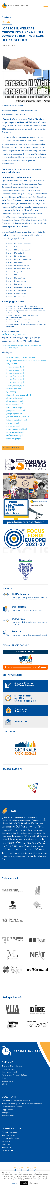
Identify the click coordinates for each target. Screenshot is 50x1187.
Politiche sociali (17, 846)
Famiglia (9, 836)
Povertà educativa (38, 846)
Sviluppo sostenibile (19, 857)
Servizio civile (31, 853)
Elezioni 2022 (38, 833)
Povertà (28, 846)
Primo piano (10, 849)
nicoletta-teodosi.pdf (15, 432)
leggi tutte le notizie (12, 448)
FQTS (26, 836)
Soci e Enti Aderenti (9, 1072)
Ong (3, 846)
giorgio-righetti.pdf (14, 414)
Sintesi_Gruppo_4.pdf (15, 376)
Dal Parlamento (25, 826)
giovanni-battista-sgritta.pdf (17, 417)
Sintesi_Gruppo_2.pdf (15, 373)
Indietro (7, 17)
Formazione (9, 732)
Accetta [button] (24, 1183)
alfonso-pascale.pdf (14, 401)
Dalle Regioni (8, 827)
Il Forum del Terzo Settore (12, 1066)
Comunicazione (25, 820)
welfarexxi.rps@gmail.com (13, 334)
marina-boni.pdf (13, 426)
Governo (34, 836)
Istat (39, 839)
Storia (4, 1078)
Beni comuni (5, 820)
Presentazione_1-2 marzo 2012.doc (21, 358)
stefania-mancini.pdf (14, 436)
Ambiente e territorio (24, 818)
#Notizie (6, 22)
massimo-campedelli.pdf (16, 429)
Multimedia (6, 1141)
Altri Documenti (8, 1116)
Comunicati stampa (9, 1132)
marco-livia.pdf (12, 423)
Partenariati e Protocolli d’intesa (14, 1075)
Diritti (40, 826)
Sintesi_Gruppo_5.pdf (15, 379)
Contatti (7, 1151)
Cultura (27, 823)
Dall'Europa (37, 823)
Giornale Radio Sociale (10, 1138)
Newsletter (6, 1144)
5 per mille (7, 818)
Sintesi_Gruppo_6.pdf (15, 383)
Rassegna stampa (8, 1135)
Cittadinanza (14, 820)
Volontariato (34, 856)
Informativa (33, 1183)
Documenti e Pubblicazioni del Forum (16, 1101)
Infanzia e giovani (17, 839)
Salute (21, 853)
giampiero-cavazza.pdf (15, 411)
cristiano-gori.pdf (13, 389)
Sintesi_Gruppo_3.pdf (15, 370)
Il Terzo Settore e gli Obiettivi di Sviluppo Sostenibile (22, 1104)
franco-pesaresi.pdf (14, 407)
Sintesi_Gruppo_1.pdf (15, 367)
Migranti (10, 843)
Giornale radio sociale (16, 645)
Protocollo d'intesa (26, 850)
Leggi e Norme (7, 1110)
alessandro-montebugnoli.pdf (18, 395)
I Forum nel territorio (10, 1069)
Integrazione (33, 839)
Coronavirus (16, 823)
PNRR (8, 846)
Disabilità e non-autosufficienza (19, 830)
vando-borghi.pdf (13, 439)
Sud (9, 857)
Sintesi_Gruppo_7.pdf (15, 386)
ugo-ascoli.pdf (12, 392)
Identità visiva (7, 1147)
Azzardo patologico (41, 818)
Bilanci (4, 1084)
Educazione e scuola (25, 833)
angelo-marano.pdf (14, 404)
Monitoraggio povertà (30, 842)
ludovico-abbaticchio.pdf (16, 420)
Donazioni (40, 830)
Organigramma (7, 1081)
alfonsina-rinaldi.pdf (14, 398)
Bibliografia (6, 1113)
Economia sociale (9, 833)
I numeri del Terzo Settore (12, 1107)
